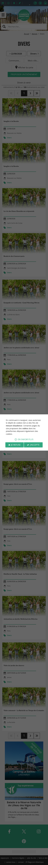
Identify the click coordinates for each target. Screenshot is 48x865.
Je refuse (16, 445)
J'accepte (35, 445)
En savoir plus (25, 439)
